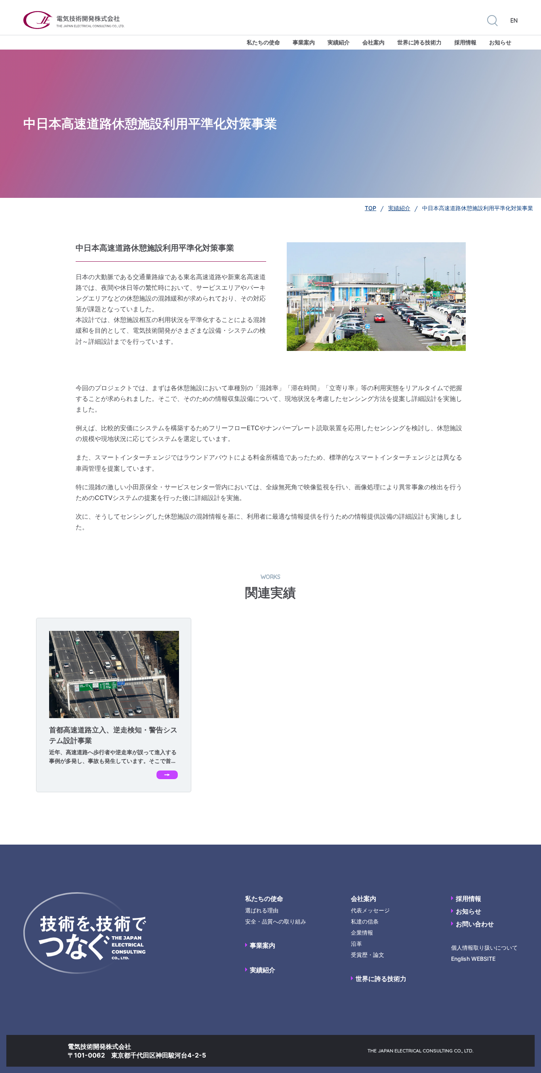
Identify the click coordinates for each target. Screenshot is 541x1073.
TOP (370, 208)
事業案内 (304, 42)
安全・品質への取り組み (275, 921)
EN (514, 20)
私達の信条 (365, 921)
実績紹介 (339, 42)
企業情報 (362, 932)
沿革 (356, 943)
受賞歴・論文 (367, 954)
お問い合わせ (475, 924)
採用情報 (465, 42)
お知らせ (500, 42)
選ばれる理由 (261, 910)
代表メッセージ (370, 910)
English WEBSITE (473, 958)
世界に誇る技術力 (419, 42)
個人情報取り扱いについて (484, 947)
